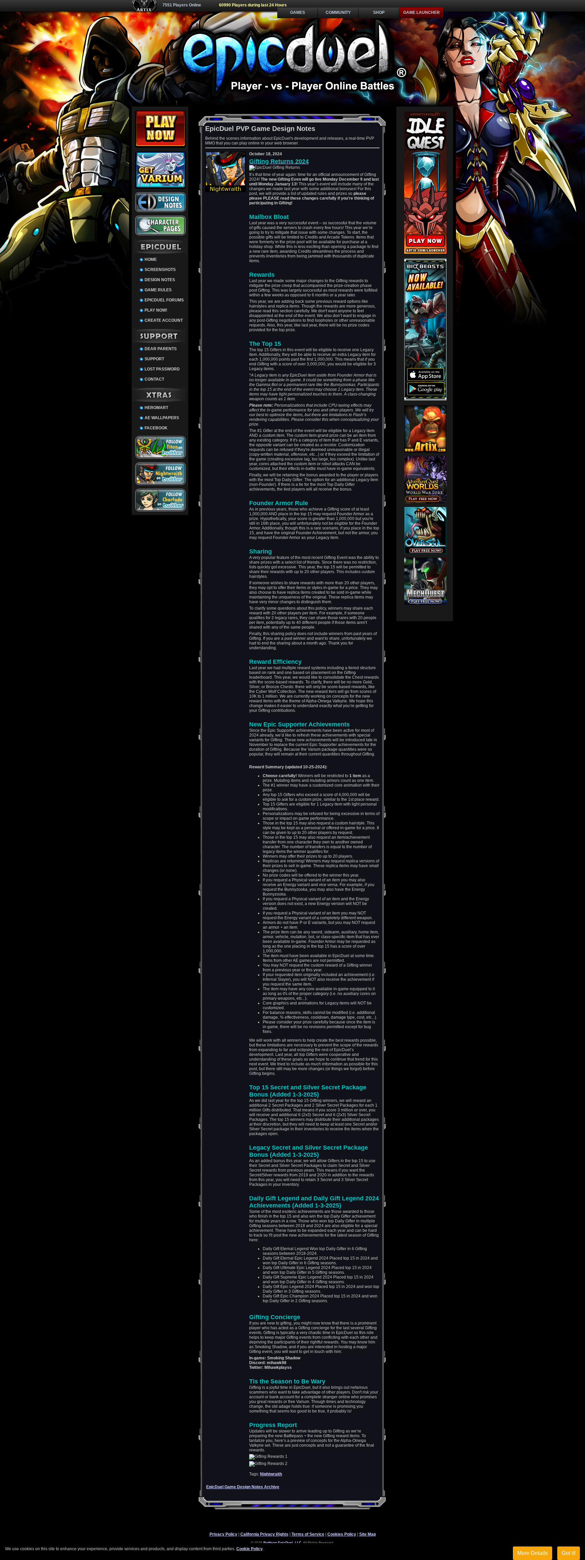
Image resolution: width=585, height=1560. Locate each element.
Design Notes (160, 279)
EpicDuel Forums (164, 300)
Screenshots (160, 269)
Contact (154, 379)
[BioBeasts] (425, 399)
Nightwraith (271, 1474)
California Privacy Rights (264, 1534)
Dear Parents (161, 348)
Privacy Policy (223, 1534)
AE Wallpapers (162, 417)
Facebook (156, 428)
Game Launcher (421, 12)
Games (297, 12)
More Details (532, 1553)
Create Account (164, 320)
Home (151, 259)
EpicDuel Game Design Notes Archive (242, 1487)
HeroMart (156, 407)
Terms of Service (307, 1534)
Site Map (367, 1534)
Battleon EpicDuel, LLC (282, 1542)
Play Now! (156, 310)
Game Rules (158, 290)
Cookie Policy (249, 1548)
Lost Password (162, 369)
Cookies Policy (341, 1534)
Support (154, 359)
